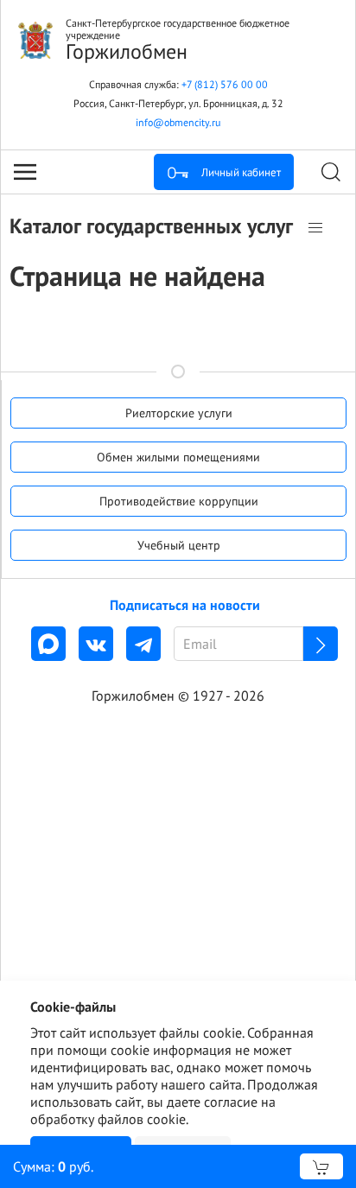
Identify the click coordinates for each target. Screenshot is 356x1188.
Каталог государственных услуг (154, 226)
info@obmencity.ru (178, 122)
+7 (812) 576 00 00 (224, 84)
